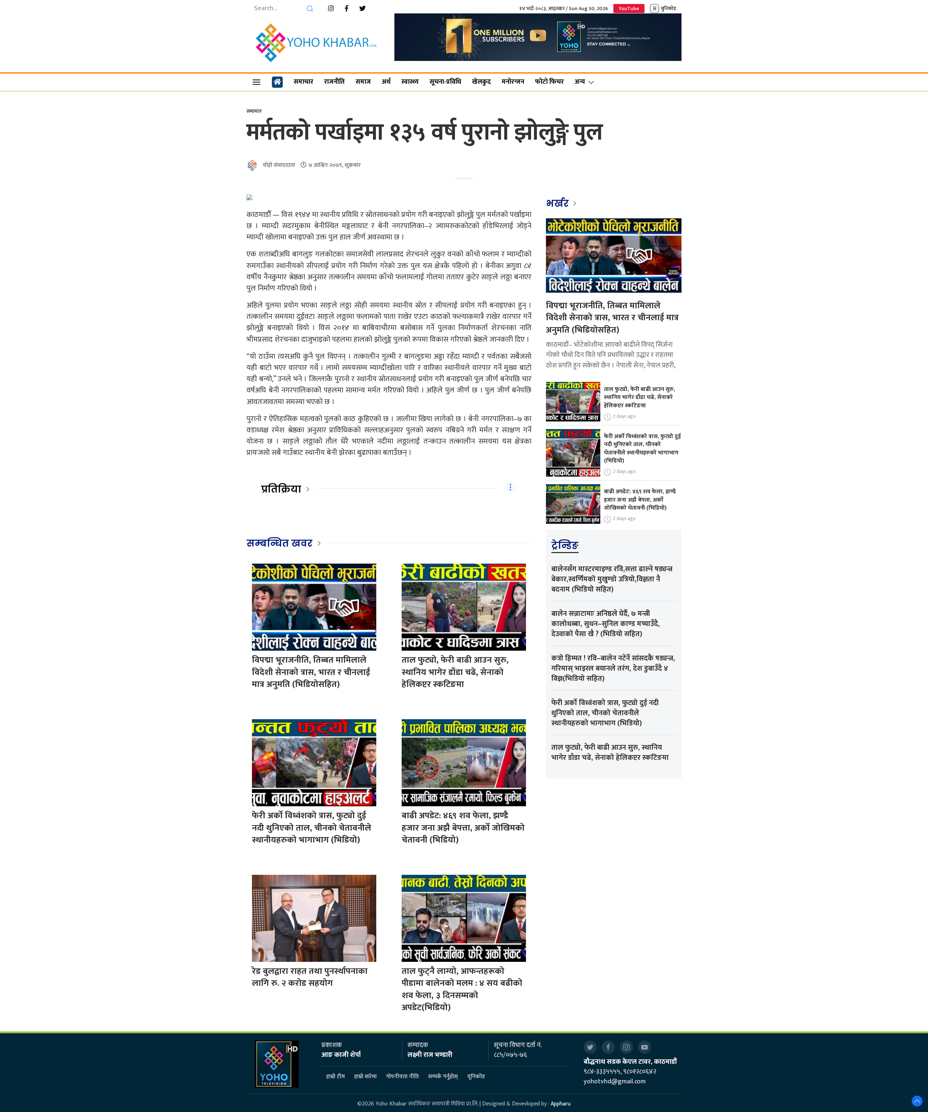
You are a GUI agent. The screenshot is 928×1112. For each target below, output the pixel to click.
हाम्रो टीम (335, 1076)
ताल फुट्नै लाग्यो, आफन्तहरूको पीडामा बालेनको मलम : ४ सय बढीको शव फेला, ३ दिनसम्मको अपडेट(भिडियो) (462, 989)
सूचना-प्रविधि (445, 82)
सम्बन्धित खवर (279, 543)
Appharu (561, 1104)
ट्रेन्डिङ (565, 545)
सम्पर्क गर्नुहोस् (443, 1076)
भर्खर (558, 203)
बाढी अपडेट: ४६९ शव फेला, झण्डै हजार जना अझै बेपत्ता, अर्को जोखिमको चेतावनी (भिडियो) (463, 827)
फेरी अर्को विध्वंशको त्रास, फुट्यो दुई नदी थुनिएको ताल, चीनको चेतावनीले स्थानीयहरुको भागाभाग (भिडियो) (311, 827)
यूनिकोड (476, 1076)
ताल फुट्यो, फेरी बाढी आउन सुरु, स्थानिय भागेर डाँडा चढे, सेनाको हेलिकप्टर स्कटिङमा (455, 672)
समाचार (303, 82)
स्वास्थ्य (410, 82)
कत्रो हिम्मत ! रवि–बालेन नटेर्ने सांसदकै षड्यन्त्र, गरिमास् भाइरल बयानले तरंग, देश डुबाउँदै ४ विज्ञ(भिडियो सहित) (613, 668)
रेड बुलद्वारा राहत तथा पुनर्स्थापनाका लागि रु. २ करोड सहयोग (310, 977)
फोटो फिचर (549, 82)
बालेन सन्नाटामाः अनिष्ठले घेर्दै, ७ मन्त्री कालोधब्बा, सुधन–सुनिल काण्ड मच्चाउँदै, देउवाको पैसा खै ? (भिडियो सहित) (605, 624)
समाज (363, 82)
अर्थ (386, 82)
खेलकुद (481, 82)
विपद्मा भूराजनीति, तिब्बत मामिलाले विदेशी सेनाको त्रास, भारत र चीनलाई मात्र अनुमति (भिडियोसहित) (311, 672)
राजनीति (334, 82)
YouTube (629, 8)
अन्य (580, 82)
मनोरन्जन (513, 82)
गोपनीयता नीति (402, 1076)
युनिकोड (668, 8)
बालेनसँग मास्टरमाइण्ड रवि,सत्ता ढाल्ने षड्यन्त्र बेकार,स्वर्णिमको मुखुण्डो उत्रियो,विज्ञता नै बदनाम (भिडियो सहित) (611, 579)
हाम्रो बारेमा (365, 1076)
